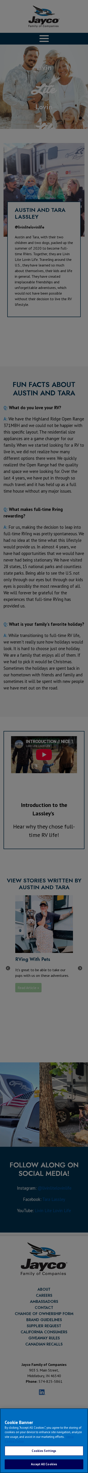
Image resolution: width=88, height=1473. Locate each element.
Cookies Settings (44, 1451)
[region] (44, 1440)
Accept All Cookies (44, 1464)
